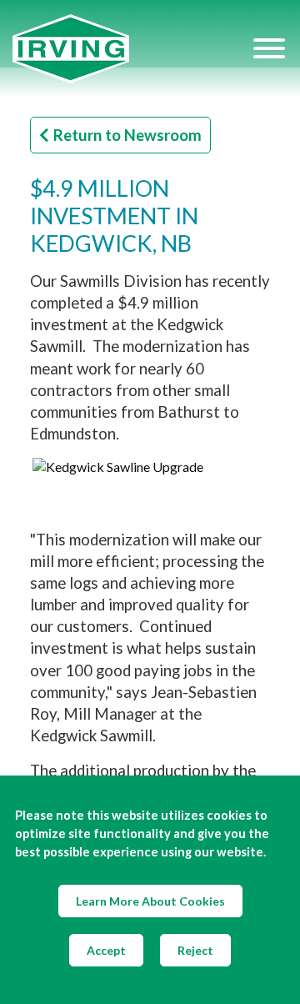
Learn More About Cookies (150, 901)
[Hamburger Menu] (269, 48)
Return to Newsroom (127, 135)
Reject (195, 950)
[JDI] (131, 48)
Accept (106, 950)
